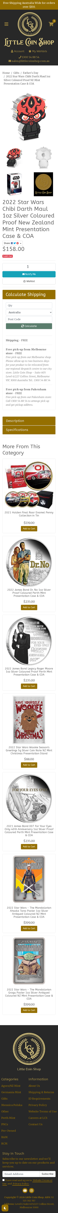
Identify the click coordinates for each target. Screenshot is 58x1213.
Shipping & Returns (41, 1092)
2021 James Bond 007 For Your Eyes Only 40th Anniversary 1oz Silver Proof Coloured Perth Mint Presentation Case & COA (29, 831)
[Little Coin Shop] (30, 24)
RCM (4, 1143)
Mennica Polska (11, 1105)
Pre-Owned (8, 1130)
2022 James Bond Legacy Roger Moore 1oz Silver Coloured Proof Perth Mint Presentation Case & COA (29, 671)
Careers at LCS (38, 1117)
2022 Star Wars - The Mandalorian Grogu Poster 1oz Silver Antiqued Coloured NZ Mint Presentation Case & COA (29, 994)
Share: (7, 243)
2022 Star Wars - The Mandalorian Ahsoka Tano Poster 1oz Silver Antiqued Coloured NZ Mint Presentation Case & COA (29, 912)
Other (5, 1111)
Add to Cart (29, 528)
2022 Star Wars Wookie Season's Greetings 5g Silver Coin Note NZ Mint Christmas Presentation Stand (29, 750)
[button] (29, 281)
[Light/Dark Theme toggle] (5, 1208)
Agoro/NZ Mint (10, 1085)
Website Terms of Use (43, 1111)
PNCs (4, 1124)
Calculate (30, 326)
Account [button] (19, 51)
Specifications (17, 430)
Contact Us (36, 1124)
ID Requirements (39, 1098)
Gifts (4, 1098)
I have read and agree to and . (27, 1182)
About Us (34, 1085)
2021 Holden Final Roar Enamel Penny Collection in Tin (29, 514)
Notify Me (30, 274)
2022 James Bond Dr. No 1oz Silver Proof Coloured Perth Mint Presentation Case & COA (29, 592)
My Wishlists (39, 51)
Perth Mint (8, 1117)
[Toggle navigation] (6, 24)
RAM (4, 1137)
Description (15, 421)
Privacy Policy (38, 1105)
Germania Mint (11, 1092)
